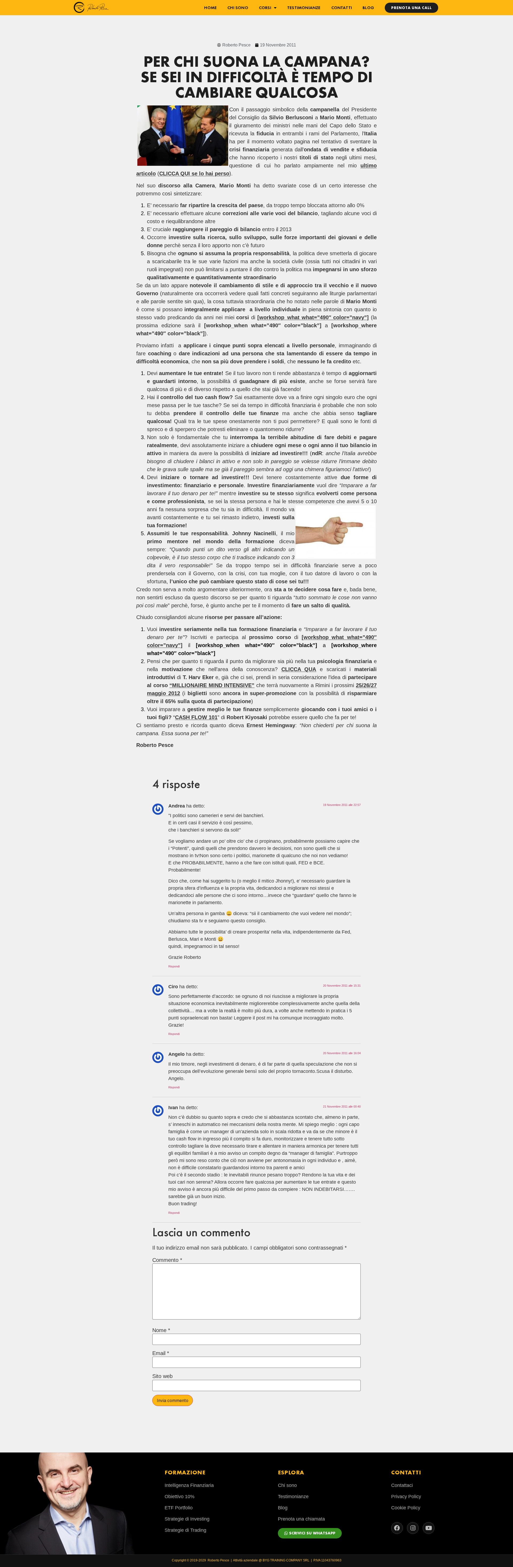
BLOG (368, 7)
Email (160, 1353)
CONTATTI (341, 7)
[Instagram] (413, 1528)
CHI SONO (237, 7)
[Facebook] (397, 1528)
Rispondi (174, 966)
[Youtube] (428, 1528)
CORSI (265, 7)
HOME (210, 7)
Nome (161, 1330)
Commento (167, 1260)
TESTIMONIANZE (304, 7)
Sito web (162, 1376)
